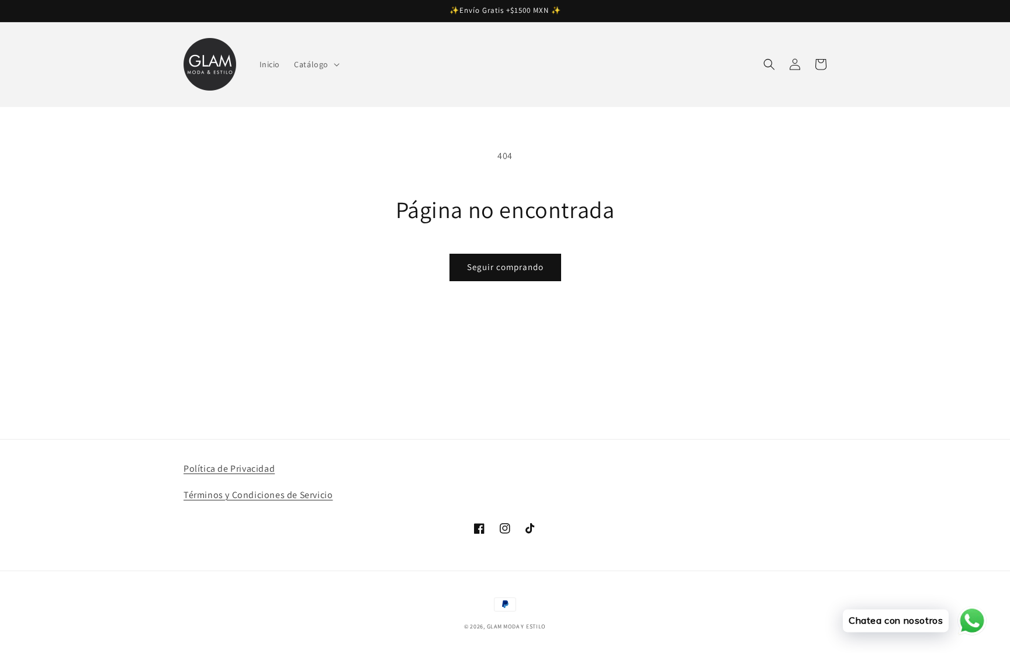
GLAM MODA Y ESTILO (516, 626)
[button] (315, 64)
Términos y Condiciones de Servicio (258, 495)
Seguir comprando (505, 266)
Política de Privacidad (229, 468)
